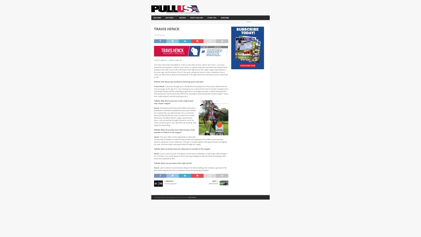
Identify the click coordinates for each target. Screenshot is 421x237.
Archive (182, 18)
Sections (169, 18)
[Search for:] (256, 22)
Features (157, 18)
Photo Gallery (196, 18)
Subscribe (225, 18)
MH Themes (192, 197)
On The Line (161, 35)
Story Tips (211, 18)
